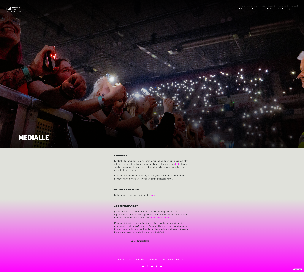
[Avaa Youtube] (152, 266)
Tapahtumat (256, 9)
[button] (297, 269)
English (294, 6)
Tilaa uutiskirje (122, 259)
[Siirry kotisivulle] (13, 8)
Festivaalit (242, 9)
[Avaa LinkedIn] (161, 266)
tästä (177, 164)
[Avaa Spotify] (156, 266)
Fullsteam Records (267, 6)
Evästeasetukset (181, 259)
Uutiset (280, 9)
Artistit (269, 9)
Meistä (131, 259)
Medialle (20, 11)
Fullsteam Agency (10, 11)
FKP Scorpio (282, 6)
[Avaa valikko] (297, 9)
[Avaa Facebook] (147, 266)
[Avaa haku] (290, 9)
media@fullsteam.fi (160, 218)
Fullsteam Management (249, 6)
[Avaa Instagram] (143, 266)
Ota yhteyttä (153, 259)
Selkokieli (171, 259)
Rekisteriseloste (141, 259)
